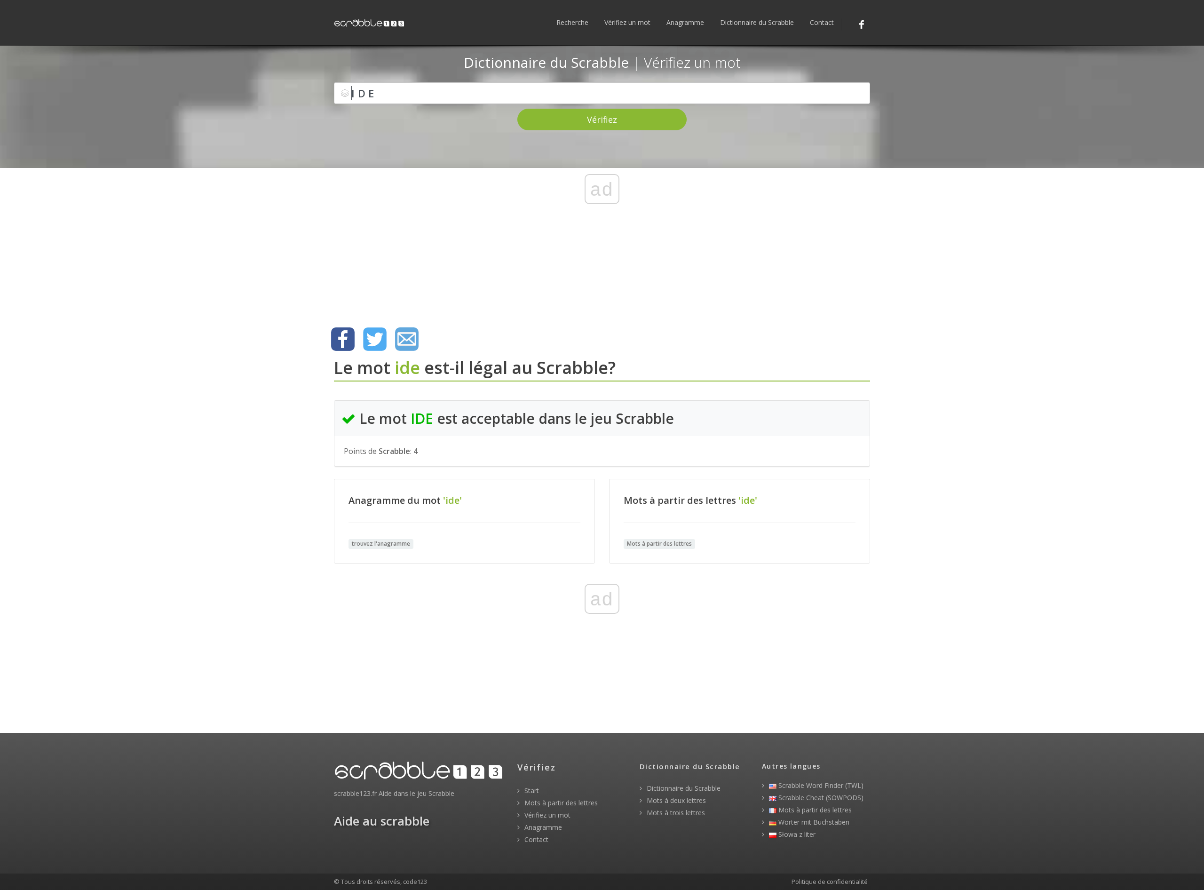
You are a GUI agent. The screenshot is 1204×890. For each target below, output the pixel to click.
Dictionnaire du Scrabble (757, 22)
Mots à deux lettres (675, 800)
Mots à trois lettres (675, 812)
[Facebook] (861, 24)
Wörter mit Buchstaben (812, 822)
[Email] (407, 339)
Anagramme (685, 22)
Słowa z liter (796, 834)
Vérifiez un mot (627, 22)
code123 (415, 881)
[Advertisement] (602, 247)
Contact (822, 22)
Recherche (572, 22)
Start (531, 790)
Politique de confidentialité (830, 881)
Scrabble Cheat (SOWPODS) (819, 797)
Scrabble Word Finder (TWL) (819, 785)
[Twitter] (375, 339)
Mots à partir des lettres (560, 802)
